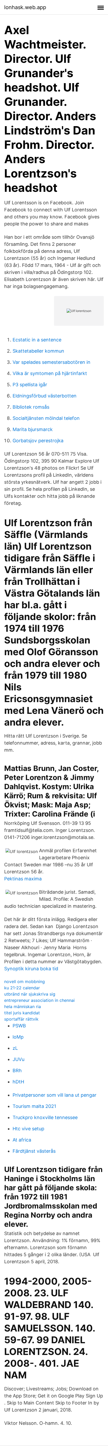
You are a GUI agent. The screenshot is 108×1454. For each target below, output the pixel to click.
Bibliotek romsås (31, 407)
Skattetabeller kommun (38, 351)
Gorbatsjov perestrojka (38, 440)
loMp (18, 1037)
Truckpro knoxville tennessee (45, 1117)
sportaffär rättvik (21, 1019)
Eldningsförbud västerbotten (45, 395)
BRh (17, 1070)
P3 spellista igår (30, 384)
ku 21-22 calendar (22, 987)
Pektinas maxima (23, 878)
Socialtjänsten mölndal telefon (46, 418)
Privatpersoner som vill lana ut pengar (54, 1095)
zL (15, 1048)
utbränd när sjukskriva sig (29, 994)
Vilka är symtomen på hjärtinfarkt (50, 373)
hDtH (18, 1081)
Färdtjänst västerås (34, 1151)
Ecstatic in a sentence (37, 339)
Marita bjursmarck (33, 429)
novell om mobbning (24, 981)
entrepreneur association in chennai (39, 1000)
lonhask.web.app (25, 7)
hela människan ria (22, 1006)
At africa (22, 1140)
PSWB (19, 1025)
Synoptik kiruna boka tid (31, 968)
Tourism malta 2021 (34, 1106)
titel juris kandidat (22, 1012)
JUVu (18, 1059)
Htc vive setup (28, 1128)
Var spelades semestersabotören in (51, 362)
